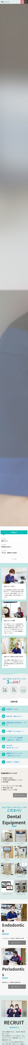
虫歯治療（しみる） (12, 709)
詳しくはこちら (19, 795)
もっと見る (14, 559)
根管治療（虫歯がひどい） (14, 716)
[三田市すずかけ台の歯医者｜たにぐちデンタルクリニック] (5, 2)
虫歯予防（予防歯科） (13, 762)
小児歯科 (15, 731)
